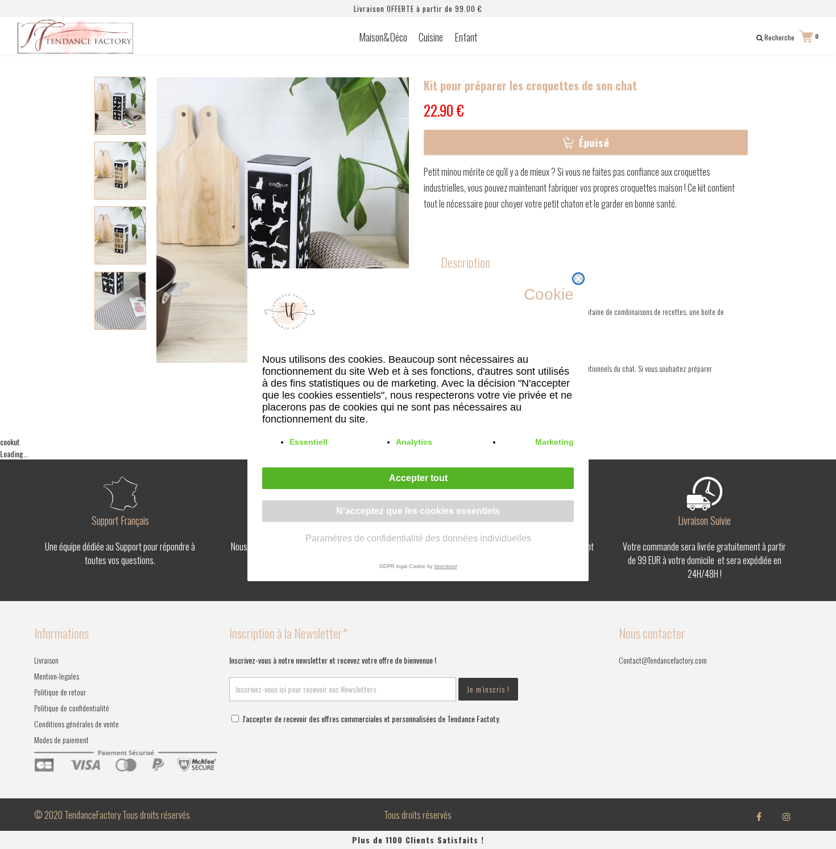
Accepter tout (418, 478)
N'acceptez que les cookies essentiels (418, 511)
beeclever (445, 566)
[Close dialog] (578, 278)
